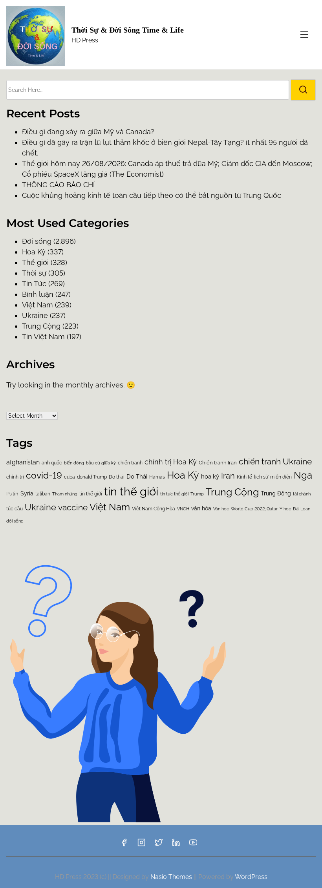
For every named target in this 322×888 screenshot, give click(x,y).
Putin (12, 494)
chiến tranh (130, 463)
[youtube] (193, 845)
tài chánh (302, 494)
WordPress (251, 877)
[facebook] (124, 845)
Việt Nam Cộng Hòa (153, 509)
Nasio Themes (172, 877)
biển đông (74, 463)
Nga (303, 475)
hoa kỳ (210, 476)
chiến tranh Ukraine (275, 461)
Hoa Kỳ (34, 252)
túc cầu (14, 509)
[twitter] (159, 845)
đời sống (15, 521)
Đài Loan (301, 509)
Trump (197, 494)
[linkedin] (176, 845)
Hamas (157, 477)
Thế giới (35, 262)
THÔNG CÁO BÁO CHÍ (58, 185)
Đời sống (36, 241)
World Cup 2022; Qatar (254, 509)
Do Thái (136, 476)
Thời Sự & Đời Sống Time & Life (127, 30)
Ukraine (35, 315)
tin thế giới (90, 494)
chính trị (15, 477)
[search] (303, 89)
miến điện (281, 477)
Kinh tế (244, 477)
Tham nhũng (64, 494)
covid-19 (44, 475)
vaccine (73, 507)
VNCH (183, 509)
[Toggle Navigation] (304, 34)
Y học (285, 508)
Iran (228, 476)
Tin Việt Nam (43, 337)
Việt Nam (37, 305)
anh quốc (52, 463)
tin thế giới (131, 491)
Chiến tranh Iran (218, 463)
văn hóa (201, 508)
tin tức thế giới (174, 494)
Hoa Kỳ (183, 475)
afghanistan (23, 462)
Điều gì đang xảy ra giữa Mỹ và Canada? (88, 132)
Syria (26, 493)
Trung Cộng (41, 326)
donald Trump (92, 477)
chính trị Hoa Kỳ (171, 462)
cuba (69, 477)
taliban (42, 494)
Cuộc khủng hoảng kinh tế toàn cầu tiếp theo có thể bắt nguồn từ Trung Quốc (151, 195)
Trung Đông (276, 493)
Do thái (116, 477)
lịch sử (261, 477)
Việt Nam (110, 507)
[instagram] (141, 845)
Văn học (221, 508)
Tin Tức (34, 284)
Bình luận (37, 294)
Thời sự (34, 273)
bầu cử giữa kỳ (101, 462)
